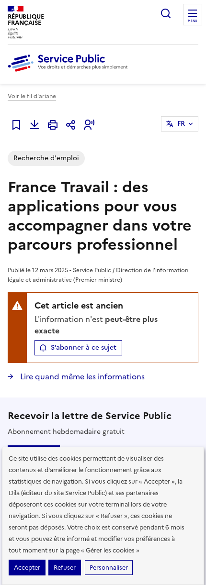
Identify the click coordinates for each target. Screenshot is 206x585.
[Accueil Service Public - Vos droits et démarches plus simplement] (70, 72)
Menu (192, 21)
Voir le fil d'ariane (32, 96)
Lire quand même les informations (81, 376)
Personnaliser (109, 567)
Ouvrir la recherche (165, 13)
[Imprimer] (52, 124)
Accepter (27, 567)
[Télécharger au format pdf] (34, 124)
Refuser (65, 567)
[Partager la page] (71, 124)
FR (181, 124)
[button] (89, 124)
